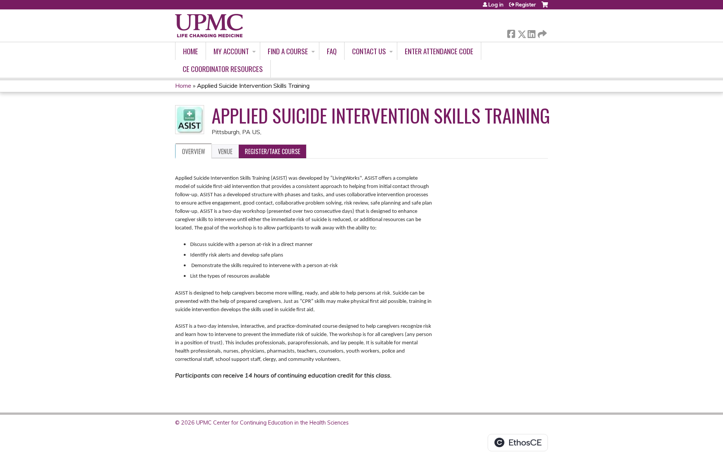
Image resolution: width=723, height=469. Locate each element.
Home (190, 51)
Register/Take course (272, 151)
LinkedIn (531, 32)
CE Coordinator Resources (223, 68)
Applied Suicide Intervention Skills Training (253, 85)
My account (231, 51)
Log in (495, 4)
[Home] (209, 25)
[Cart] (544, 7)
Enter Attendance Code (439, 51)
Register (526, 4)
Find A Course (288, 51)
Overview (193, 151)
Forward (541, 32)
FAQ (332, 51)
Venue (225, 151)
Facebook (511, 32)
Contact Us (369, 51)
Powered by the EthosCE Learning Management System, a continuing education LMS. (518, 442)
